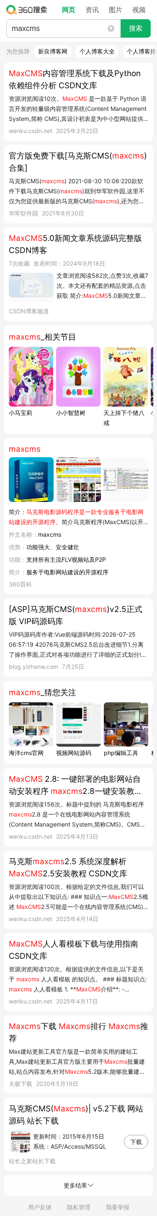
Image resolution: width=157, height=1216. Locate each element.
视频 (139, 9)
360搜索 (28, 9)
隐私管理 (78, 1207)
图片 (115, 9)
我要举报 (117, 1207)
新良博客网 (52, 51)
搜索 (135, 28)
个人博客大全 (97, 51)
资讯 (92, 9)
